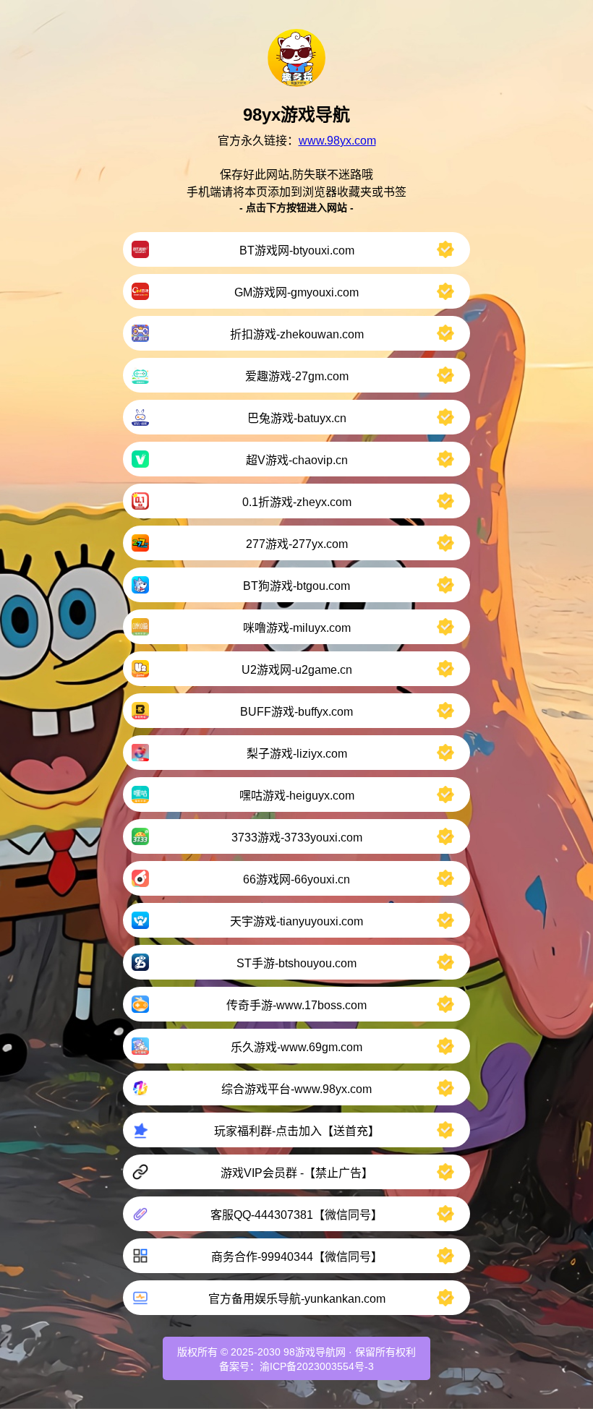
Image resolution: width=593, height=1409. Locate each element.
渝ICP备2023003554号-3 (317, 1366)
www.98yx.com (337, 140)
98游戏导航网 (314, 1352)
